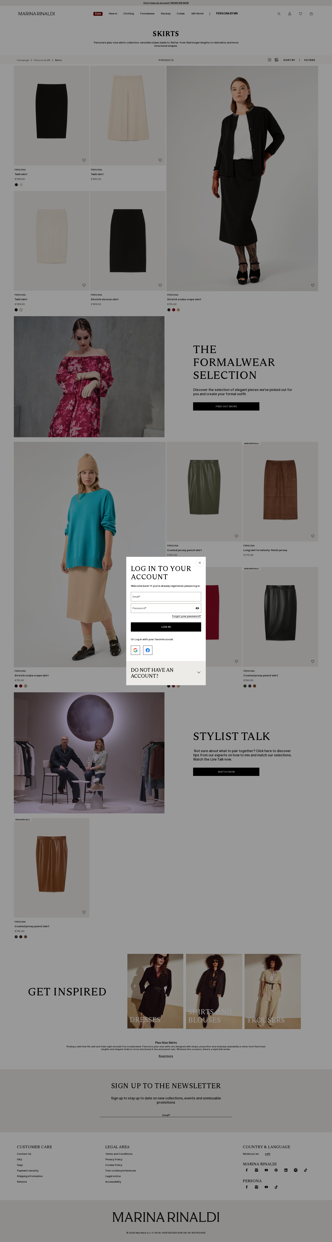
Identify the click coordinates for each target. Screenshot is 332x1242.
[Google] (135, 650)
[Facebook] (147, 650)
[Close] (200, 563)
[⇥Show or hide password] (197, 608)
